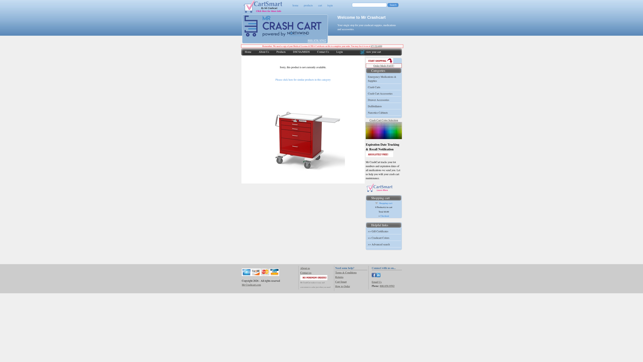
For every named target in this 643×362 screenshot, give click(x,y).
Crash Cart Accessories (380, 93)
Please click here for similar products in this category (303, 79)
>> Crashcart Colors (378, 237)
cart (320, 5)
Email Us (377, 282)
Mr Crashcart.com (251, 284)
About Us (264, 51)
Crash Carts (374, 87)
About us (305, 268)
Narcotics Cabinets (378, 112)
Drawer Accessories (378, 100)
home (295, 5)
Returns (339, 277)
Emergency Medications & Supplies (382, 78)
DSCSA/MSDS (301, 51)
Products (281, 51)
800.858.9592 (317, 40)
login (330, 5)
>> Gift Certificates (378, 231)
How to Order (342, 286)
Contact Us (323, 51)
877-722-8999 (376, 46)
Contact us (305, 272)
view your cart (373, 51)
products (308, 5)
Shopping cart (385, 203)
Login (339, 51)
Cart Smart (341, 281)
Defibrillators (375, 106)
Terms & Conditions (346, 272)
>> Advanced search (379, 244)
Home (248, 51)
